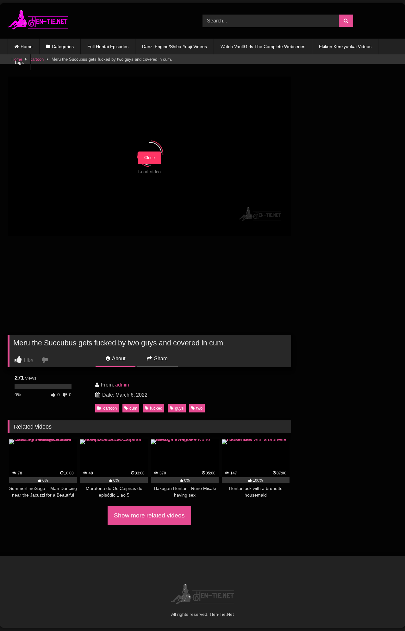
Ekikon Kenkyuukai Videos (345, 46)
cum (133, 408)
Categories (63, 46)
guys (179, 408)
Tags (19, 62)
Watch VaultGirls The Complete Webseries (263, 46)
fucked (156, 408)
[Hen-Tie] (38, 21)
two (199, 408)
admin (122, 384)
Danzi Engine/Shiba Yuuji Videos (174, 46)
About (118, 358)
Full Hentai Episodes (107, 46)
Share (160, 358)
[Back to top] (385, 612)
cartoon (110, 408)
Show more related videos (149, 515)
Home (27, 46)
